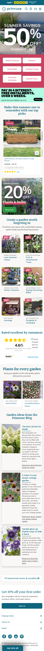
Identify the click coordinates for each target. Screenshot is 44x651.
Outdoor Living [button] (31, 69)
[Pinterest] (22, 636)
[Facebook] (4, 636)
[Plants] (11, 243)
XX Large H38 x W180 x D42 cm (14, 168)
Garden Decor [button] (32, 79)
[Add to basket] (37, 153)
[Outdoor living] (22, 36)
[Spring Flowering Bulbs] (33, 276)
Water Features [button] (12, 60)
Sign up (22, 606)
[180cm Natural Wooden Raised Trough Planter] (22, 138)
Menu (40, 10)
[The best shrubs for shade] (11, 438)
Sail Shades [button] (12, 69)
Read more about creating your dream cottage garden (32, 519)
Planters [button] (31, 60)
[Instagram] (10, 636)
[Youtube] (16, 636)
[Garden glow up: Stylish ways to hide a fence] (11, 541)
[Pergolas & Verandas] (33, 306)
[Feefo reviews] (22, 2)
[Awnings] (11, 306)
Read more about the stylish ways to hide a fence (30, 561)
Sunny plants (11, 403)
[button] (12, 648)
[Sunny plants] (12, 390)
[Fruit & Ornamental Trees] (33, 243)
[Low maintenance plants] (32, 390)
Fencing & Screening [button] (12, 78)
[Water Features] (11, 276)
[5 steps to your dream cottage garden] (11, 487)
